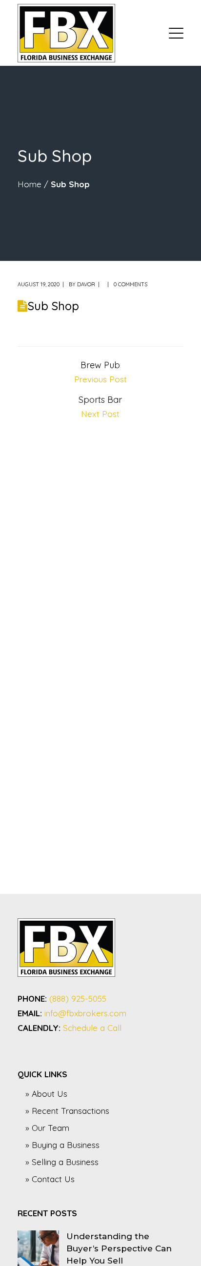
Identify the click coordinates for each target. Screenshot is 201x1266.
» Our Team (47, 1128)
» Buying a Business (62, 1145)
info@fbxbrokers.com (85, 1013)
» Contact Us (50, 1179)
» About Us (46, 1093)
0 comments (130, 284)
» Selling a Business (62, 1162)
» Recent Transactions (67, 1111)
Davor (86, 284)
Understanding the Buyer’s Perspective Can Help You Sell (119, 1248)
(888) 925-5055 (77, 998)
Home (29, 184)
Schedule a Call (92, 1028)
